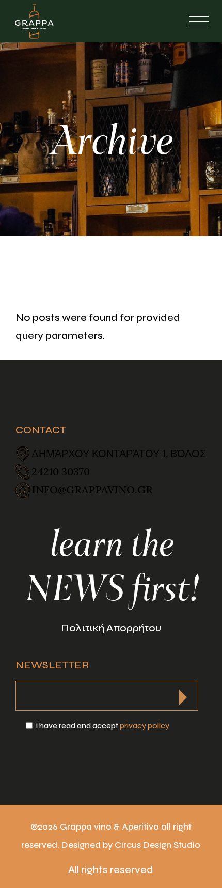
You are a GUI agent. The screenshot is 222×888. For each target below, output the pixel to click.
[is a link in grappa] (34, 21)
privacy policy (144, 725)
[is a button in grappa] (183, 694)
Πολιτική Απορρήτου (111, 627)
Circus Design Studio (157, 844)
